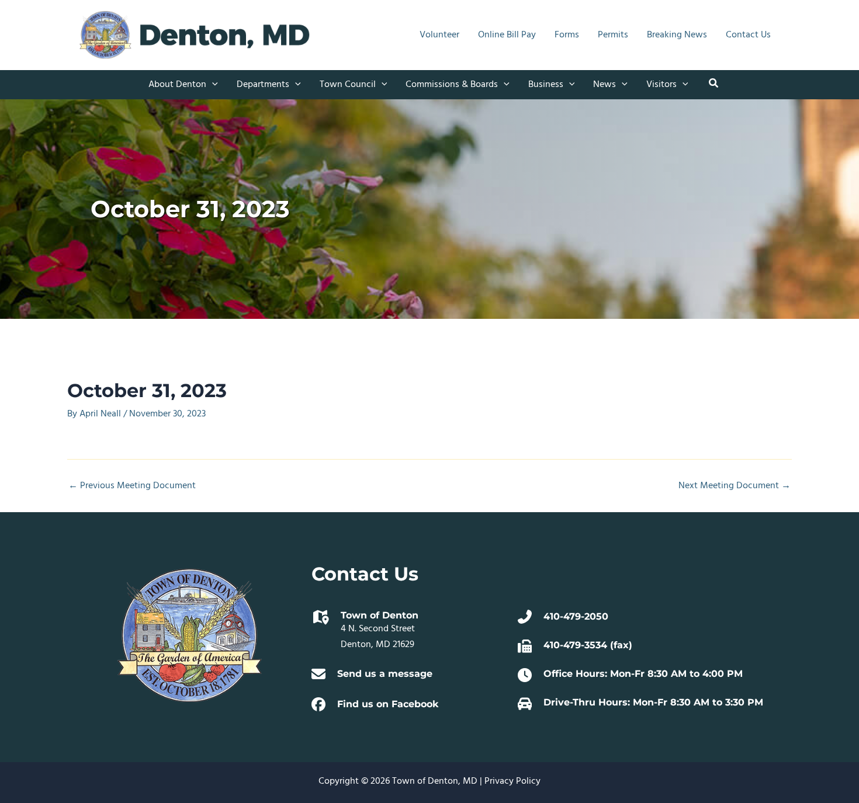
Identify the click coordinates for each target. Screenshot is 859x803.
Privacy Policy (512, 781)
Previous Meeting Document (132, 486)
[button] (212, 84)
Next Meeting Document (734, 486)
